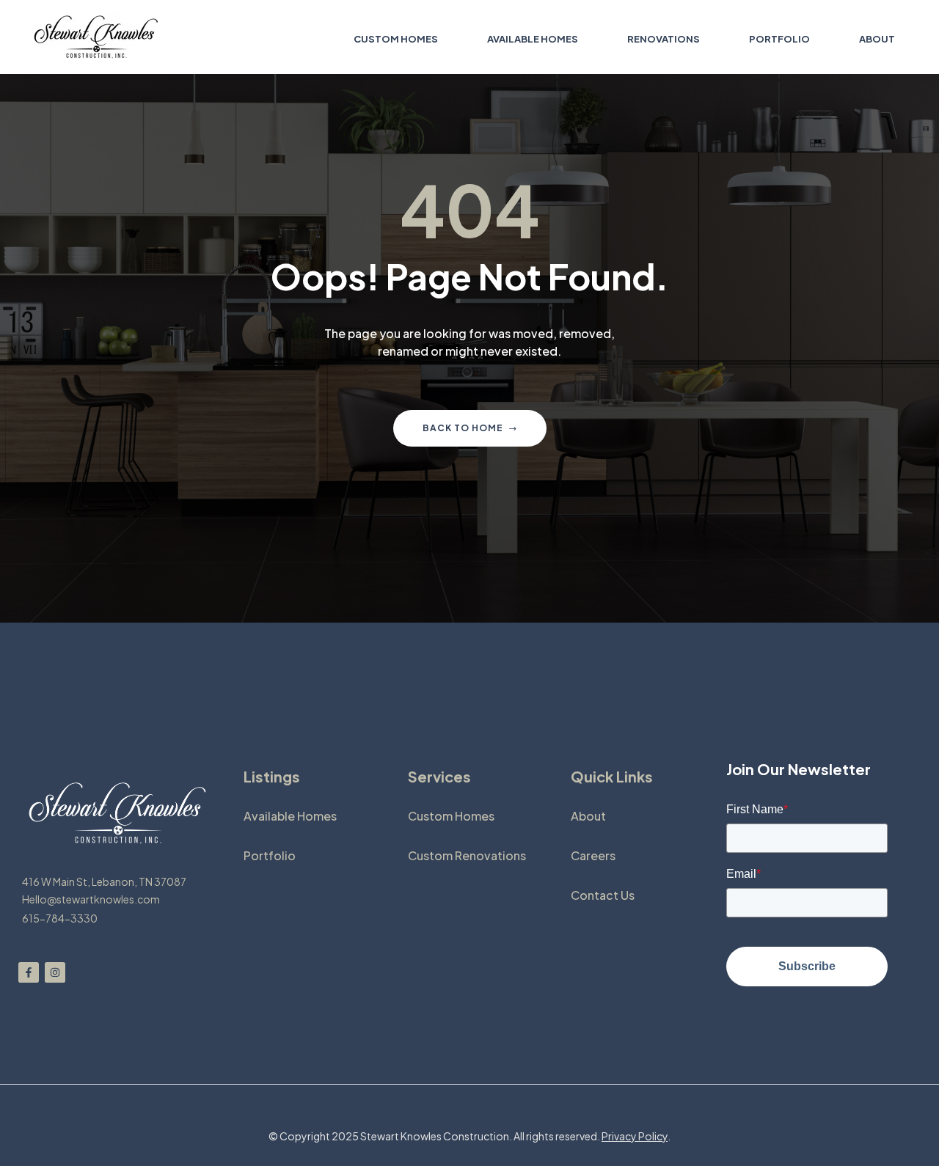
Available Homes (290, 816)
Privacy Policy (635, 1136)
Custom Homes (451, 816)
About (588, 816)
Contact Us (603, 895)
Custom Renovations (467, 855)
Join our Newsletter (798, 769)
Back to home (463, 427)
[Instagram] (55, 972)
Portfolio (270, 855)
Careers (593, 855)
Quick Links (612, 776)
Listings (272, 776)
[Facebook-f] (28, 972)
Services (439, 776)
